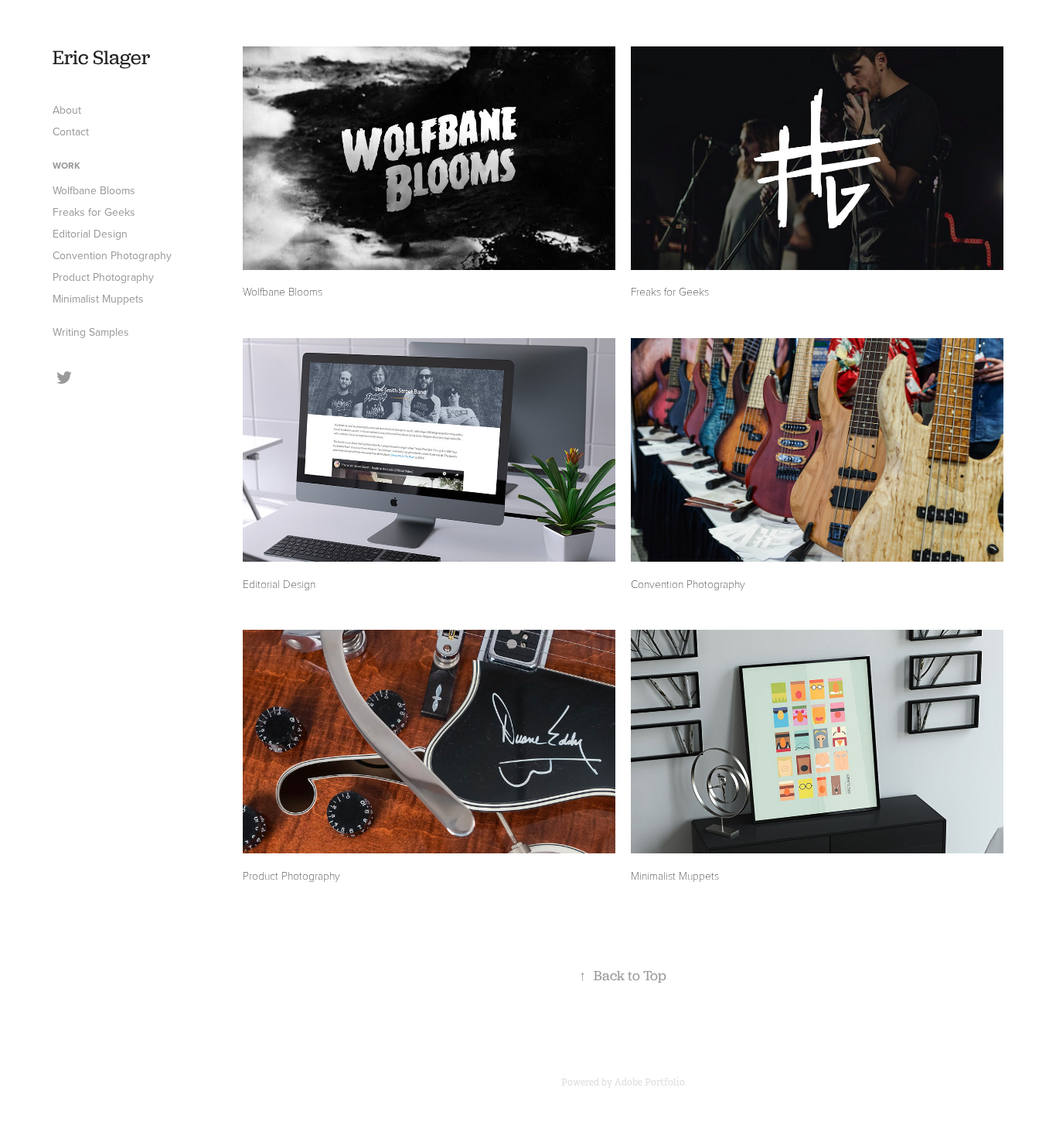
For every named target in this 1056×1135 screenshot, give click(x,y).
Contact (71, 131)
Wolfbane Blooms (94, 190)
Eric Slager (101, 57)
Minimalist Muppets (98, 298)
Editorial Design (90, 233)
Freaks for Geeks (94, 212)
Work (66, 165)
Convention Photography (112, 255)
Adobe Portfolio (650, 1082)
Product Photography (103, 277)
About (67, 110)
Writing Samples (91, 332)
